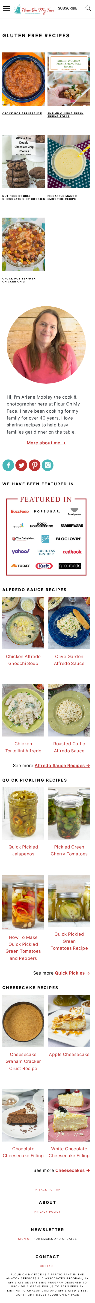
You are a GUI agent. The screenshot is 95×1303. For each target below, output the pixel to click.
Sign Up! (25, 1238)
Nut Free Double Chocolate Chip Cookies (23, 197)
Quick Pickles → (72, 973)
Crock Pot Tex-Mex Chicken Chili (19, 280)
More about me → (46, 443)
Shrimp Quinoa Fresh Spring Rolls (66, 115)
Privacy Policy (47, 1211)
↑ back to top (47, 1189)
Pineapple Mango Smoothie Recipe (62, 197)
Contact (47, 1266)
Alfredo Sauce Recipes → (62, 765)
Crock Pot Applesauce (22, 113)
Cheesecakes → (72, 1170)
